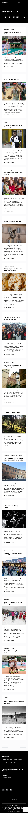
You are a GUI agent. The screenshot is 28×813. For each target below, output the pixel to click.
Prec (5, 746)
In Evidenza (13, 219)
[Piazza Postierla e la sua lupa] (14, 233)
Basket (7, 77)
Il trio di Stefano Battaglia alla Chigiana (13, 506)
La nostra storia (6, 777)
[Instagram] (7, 790)
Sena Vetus (19, 455)
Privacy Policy (6, 784)
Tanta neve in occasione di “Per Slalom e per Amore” (13, 603)
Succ (22, 746)
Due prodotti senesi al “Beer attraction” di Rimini (12, 318)
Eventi (6, 503)
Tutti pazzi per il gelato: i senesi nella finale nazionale (13, 269)
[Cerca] (22, 2)
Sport (13, 29)
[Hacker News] (17, 17)
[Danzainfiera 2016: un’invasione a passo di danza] (14, 566)
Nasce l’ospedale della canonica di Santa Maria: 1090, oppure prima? (14, 459)
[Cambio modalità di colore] (19, 2)
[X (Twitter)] (9, 17)
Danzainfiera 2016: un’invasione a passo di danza (13, 554)
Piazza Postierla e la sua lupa (12, 222)
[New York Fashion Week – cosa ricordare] (14, 186)
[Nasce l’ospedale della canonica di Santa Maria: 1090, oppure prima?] (14, 471)
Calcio (7, 122)
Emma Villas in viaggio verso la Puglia (13, 652)
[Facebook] (5, 17)
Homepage (4, 775)
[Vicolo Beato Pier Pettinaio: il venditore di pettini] (14, 378)
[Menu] (25, 2)
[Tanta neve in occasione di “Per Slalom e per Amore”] (14, 615)
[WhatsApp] (25, 17)
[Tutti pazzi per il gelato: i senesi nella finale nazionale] (14, 282)
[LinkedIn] (13, 17)
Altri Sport (8, 29)
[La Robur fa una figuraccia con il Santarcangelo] (14, 138)
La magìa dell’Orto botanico (12, 412)
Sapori (7, 266)
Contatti (4, 782)
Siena (13, 170)
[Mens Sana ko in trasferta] (14, 91)
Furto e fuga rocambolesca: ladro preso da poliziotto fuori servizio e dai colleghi (14, 701)
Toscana (11, 266)
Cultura (7, 219)
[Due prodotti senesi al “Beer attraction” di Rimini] (14, 331)
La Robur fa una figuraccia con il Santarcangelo (13, 126)
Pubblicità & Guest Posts (9, 780)
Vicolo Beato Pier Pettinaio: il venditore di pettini (12, 366)
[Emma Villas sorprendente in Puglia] (14, 45)
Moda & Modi (8, 170)
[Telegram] (21, 17)
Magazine (13, 410)
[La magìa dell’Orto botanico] (14, 424)
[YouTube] (11, 790)
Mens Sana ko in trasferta (11, 79)
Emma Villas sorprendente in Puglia (12, 33)
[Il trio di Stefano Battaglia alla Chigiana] (14, 519)
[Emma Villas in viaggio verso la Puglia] (14, 664)
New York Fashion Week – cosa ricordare (13, 173)
